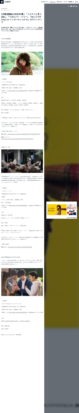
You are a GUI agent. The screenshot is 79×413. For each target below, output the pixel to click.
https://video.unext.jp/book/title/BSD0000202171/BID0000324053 (24, 134)
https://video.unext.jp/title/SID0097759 (18, 90)
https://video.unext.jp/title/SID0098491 (18, 205)
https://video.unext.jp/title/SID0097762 (18, 312)
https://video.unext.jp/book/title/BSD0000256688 (20, 247)
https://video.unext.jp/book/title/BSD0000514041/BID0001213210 (17, 139)
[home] (5, 2)
